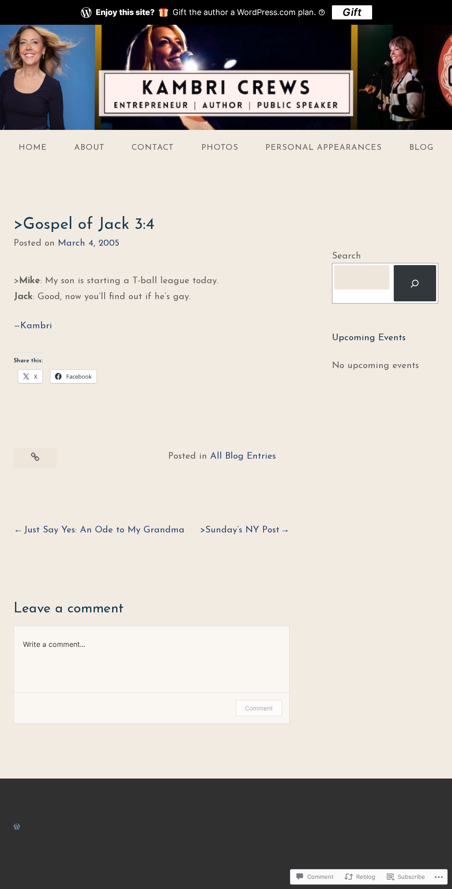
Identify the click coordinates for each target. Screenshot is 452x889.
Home (33, 148)
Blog (421, 148)
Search (346, 256)
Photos (219, 148)
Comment (259, 708)
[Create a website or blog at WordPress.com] (17, 827)
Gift (352, 12)
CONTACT (153, 148)
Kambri (36, 326)
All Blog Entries (243, 456)
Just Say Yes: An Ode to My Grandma (104, 530)
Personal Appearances (323, 148)
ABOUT (89, 148)
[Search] (415, 283)
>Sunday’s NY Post (239, 530)
